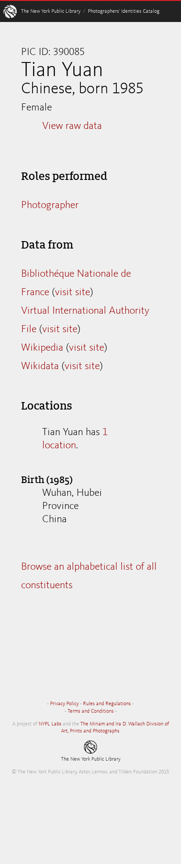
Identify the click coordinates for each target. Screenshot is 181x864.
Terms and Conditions (91, 711)
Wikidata (40, 366)
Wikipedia (42, 348)
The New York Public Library (50, 11)
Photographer (50, 205)
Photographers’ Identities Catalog (123, 11)
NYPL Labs (50, 724)
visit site (72, 292)
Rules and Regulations (107, 704)
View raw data (72, 126)
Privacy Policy (64, 704)
